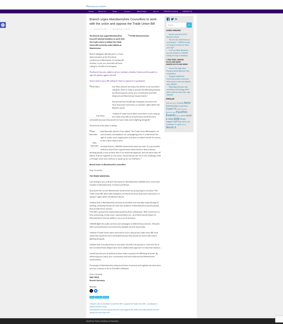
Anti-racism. (173, 103)
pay (177, 118)
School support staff (176, 120)
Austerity (180, 103)
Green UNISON (180, 116)
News (115, 11)
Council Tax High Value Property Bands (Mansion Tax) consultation (177, 71)
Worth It (105, 297)
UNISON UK (187, 11)
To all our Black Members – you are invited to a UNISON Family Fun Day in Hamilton (177, 53)
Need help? (141, 11)
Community (172, 105)
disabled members (181, 109)
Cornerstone (182, 106)
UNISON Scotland (170, 11)
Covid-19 (171, 108)
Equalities (181, 112)
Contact (127, 11)
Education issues (171, 112)
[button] (3, 25)
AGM (167, 103)
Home (91, 11)
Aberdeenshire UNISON (121, 29)
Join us (156, 11)
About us (102, 11)
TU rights (98, 297)
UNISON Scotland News (177, 64)
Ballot (187, 102)
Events (171, 115)
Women (184, 124)
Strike (92, 297)
